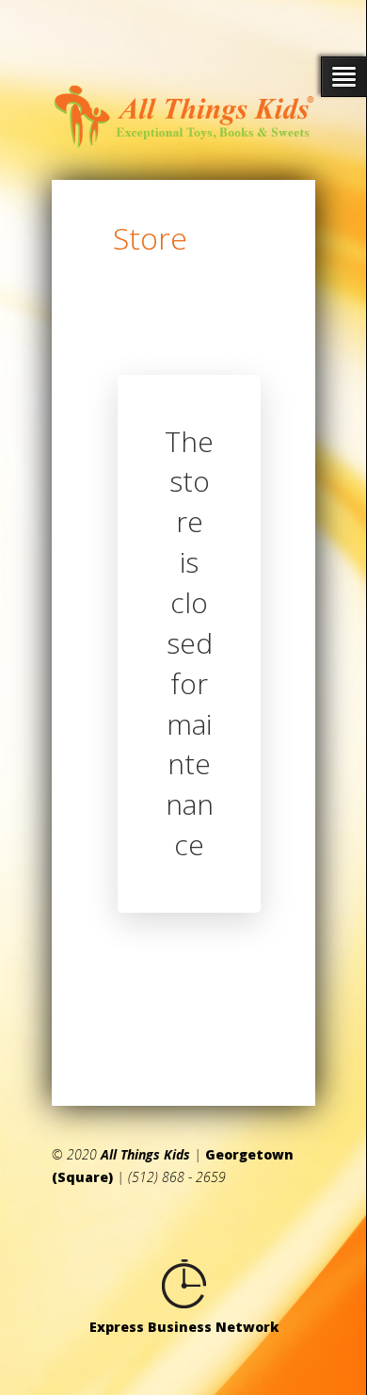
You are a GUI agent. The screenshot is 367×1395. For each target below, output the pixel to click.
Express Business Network (184, 1327)
